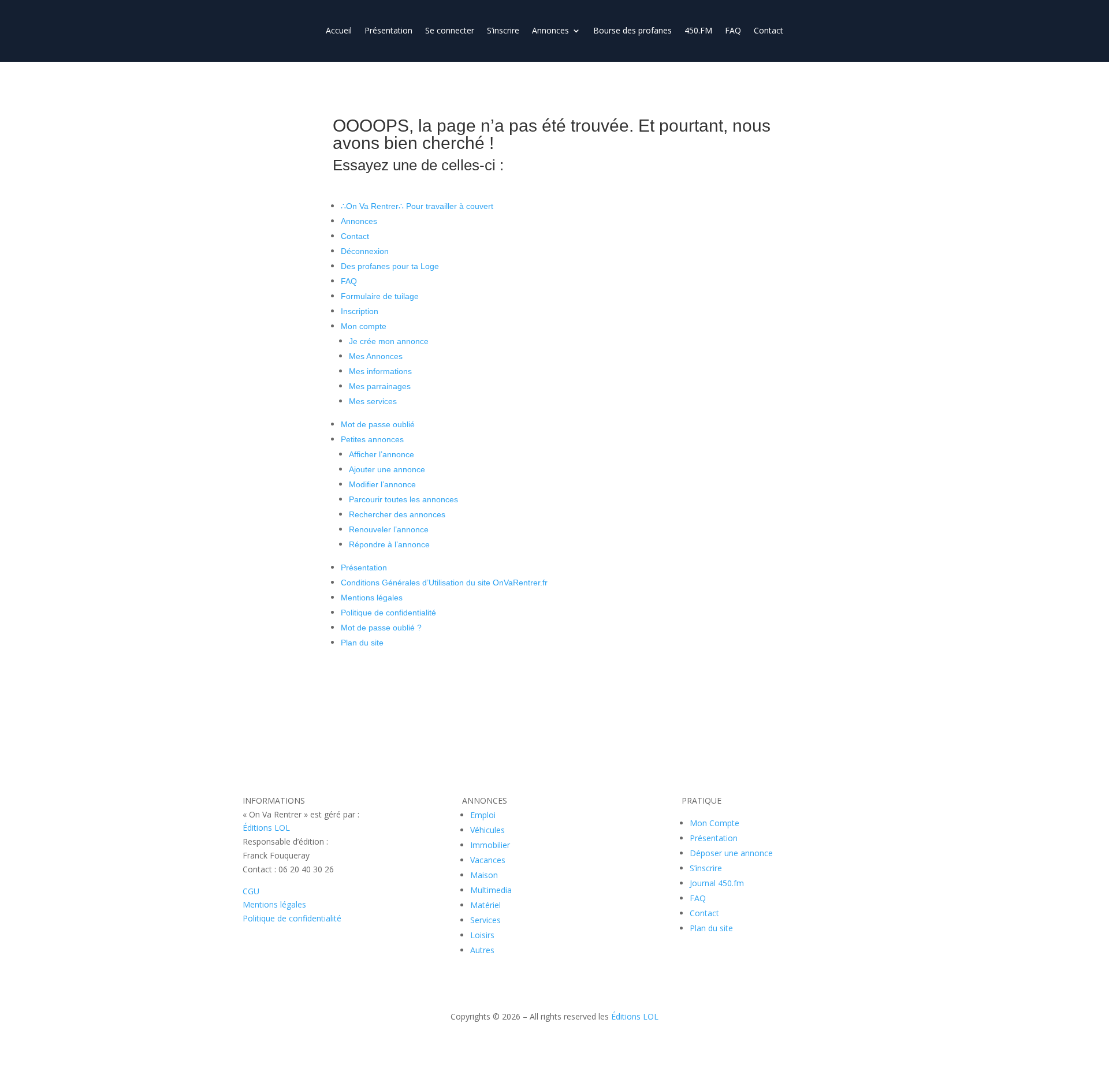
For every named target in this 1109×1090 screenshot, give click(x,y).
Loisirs (482, 935)
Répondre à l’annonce (389, 544)
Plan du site (362, 642)
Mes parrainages (380, 386)
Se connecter (449, 31)
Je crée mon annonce (389, 341)
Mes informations (380, 371)
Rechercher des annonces (397, 514)
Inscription (359, 311)
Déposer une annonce (731, 853)
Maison (484, 874)
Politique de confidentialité (388, 612)
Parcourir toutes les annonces (403, 499)
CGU (251, 891)
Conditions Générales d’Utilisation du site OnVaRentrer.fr (444, 582)
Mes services (373, 401)
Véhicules (487, 829)
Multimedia (491, 889)
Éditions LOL (266, 827)
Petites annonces (372, 439)
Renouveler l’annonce (389, 529)
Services (485, 919)
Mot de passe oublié (378, 424)
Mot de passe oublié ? (381, 627)
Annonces (550, 31)
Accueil (339, 31)
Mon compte (363, 326)
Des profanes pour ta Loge (390, 266)
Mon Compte (714, 823)
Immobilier (490, 844)
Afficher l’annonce (381, 454)
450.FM (698, 31)
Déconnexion (365, 251)
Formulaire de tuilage (380, 296)
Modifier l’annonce (382, 484)
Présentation (388, 31)
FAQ (733, 31)
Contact (768, 31)
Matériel (485, 904)
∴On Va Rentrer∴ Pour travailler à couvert (417, 206)
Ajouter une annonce (387, 469)
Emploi (483, 814)
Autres (482, 950)
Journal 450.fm (717, 883)
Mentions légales (372, 597)
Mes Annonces (376, 356)
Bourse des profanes (632, 31)
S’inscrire (503, 31)
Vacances (487, 859)
